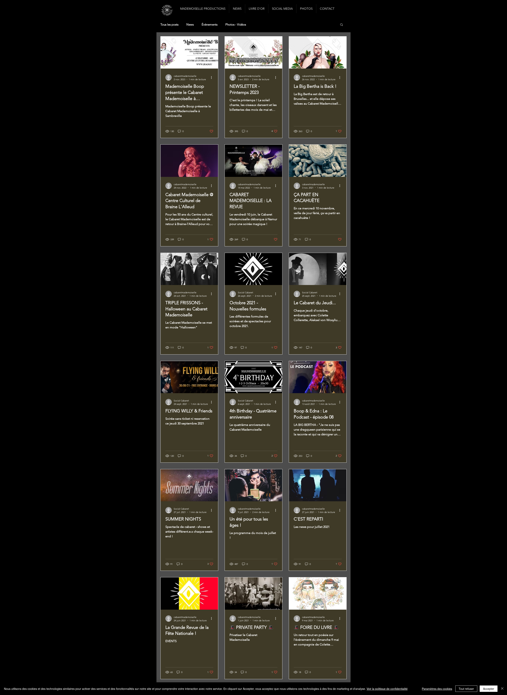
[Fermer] (502, 688)
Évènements (209, 24)
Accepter (488, 689)
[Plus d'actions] (212, 77)
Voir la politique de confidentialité (387, 689)
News (190, 24)
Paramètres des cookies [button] (437, 689)
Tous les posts (169, 24)
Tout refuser (466, 689)
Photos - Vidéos (235, 24)
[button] (341, 25)
